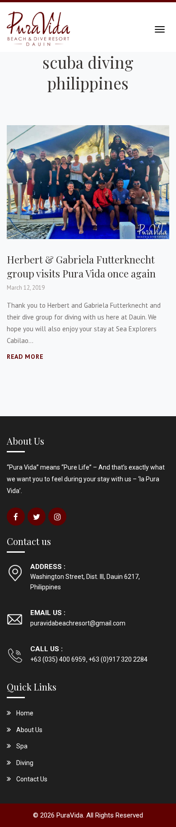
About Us (29, 729)
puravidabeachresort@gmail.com (77, 623)
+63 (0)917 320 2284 (117, 659)
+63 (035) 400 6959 (58, 659)
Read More (25, 356)
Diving (24, 762)
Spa (22, 746)
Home (24, 713)
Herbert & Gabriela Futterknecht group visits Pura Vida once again (81, 266)
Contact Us (31, 779)
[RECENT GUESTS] (88, 181)
